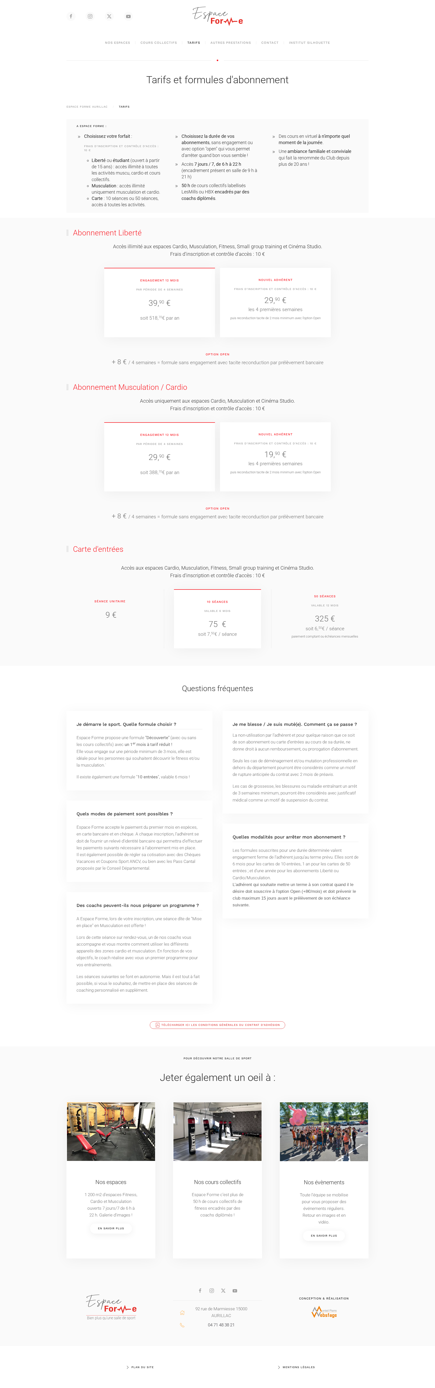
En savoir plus (111, 1228)
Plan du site (142, 1367)
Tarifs (193, 43)
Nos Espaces (117, 43)
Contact (270, 43)
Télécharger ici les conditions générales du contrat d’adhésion (220, 1025)
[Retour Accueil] (217, 16)
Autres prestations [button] (230, 43)
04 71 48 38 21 (221, 1324)
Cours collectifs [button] (158, 43)
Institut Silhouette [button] (309, 43)
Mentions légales (299, 1367)
